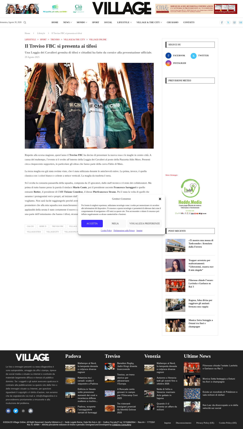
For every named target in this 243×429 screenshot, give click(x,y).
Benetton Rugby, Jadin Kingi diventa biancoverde (127, 366)
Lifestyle (123, 22)
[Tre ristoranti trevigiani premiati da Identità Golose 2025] (110, 408)
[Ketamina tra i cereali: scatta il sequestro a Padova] (70, 381)
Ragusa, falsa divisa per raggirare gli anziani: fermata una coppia (200, 303)
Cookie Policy (106, 230)
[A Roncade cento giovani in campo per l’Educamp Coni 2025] (110, 394)
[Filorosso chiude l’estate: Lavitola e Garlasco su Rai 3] (175, 285)
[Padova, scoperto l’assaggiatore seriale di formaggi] (70, 410)
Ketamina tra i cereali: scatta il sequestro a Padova (88, 381)
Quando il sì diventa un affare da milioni (167, 406)
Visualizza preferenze (144, 223)
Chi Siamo (172, 22)
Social (108, 22)
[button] (160, 199)
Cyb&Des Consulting (121, 424)
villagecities (34, 232)
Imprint (139, 230)
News (66, 22)
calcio (30, 226)
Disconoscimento (183, 423)
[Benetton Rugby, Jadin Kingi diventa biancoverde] (110, 366)
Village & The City (148, 22)
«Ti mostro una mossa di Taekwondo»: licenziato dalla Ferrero (201, 243)
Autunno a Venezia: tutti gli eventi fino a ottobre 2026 (167, 381)
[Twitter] (228, 22)
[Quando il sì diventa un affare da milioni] (149, 406)
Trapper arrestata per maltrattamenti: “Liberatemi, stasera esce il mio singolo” (201, 265)
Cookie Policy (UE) (228, 423)
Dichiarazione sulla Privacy (124, 230)
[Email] (240, 22)
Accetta (92, 223)
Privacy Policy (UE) (205, 423)
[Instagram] (234, 22)
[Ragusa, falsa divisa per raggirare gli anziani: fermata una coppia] (175, 305)
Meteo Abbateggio (171, 175)
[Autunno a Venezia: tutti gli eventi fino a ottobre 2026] (149, 381)
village (73, 226)
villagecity (52, 232)
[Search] (24, 22)
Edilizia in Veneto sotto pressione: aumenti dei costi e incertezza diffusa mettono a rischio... (88, 395)
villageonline (72, 232)
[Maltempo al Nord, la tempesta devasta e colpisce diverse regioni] (70, 368)
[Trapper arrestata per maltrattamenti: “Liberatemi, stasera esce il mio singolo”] (175, 265)
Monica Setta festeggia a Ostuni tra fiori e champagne (201, 323)
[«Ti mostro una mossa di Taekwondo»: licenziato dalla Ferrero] (175, 245)
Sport (95, 22)
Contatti (188, 22)
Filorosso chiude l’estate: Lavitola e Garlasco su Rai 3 (201, 283)
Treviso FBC (57, 226)
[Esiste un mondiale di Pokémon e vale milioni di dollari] (192, 393)
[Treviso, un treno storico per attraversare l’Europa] (110, 379)
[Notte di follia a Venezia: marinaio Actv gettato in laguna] (149, 394)
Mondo (81, 22)
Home (55, 22)
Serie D (42, 226)
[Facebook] (222, 22)
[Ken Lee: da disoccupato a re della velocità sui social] (192, 406)
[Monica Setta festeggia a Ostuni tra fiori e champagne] (175, 325)
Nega (115, 223)
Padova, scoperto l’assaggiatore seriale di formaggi (87, 409)
